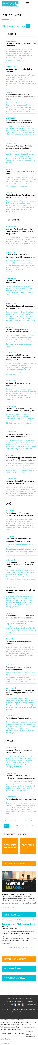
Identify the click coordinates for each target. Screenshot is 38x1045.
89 (17, 826)
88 (11, 826)
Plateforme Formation (10, 846)
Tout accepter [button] (6, 1033)
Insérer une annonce (15, 959)
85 (27, 821)
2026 (4, 26)
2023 (23, 26)
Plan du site (31, 1010)
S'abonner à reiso (13, 968)
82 (11, 821)
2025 (11, 26)
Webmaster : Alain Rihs (19, 1012)
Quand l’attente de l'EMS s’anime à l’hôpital (19, 924)
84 (21, 821)
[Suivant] (32, 825)
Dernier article (12, 914)
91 (27, 826)
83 (16, 821)
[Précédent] (6, 820)
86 (32, 821)
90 (22, 826)
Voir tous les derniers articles (14, 947)
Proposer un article (14, 978)
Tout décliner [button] (19, 1033)
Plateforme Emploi (28, 846)
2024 (17, 26)
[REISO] (10, 4)
